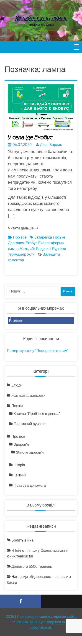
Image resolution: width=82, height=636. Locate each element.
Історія (19, 465)
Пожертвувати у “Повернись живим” (38, 350)
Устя (31, 254)
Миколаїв (27, 248)
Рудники (59, 248)
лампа (13, 248)
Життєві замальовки (28, 395)
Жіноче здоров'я (30, 452)
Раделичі (43, 248)
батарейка (43, 237)
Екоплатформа (51, 243)
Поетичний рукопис (30, 424)
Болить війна (22, 540)
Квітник (20, 475)
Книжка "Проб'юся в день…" (37, 413)
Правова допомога (30, 485)
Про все (20, 237)
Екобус (31, 243)
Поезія (17, 405)
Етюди (16, 385)
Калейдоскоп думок (41, 19)
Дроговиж (16, 243)
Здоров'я (21, 444)
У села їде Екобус (30, 137)
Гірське (59, 237)
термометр (17, 254)
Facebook (16, 321)
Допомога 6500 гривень (31, 566)
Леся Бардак (51, 144)
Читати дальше (21, 228)
